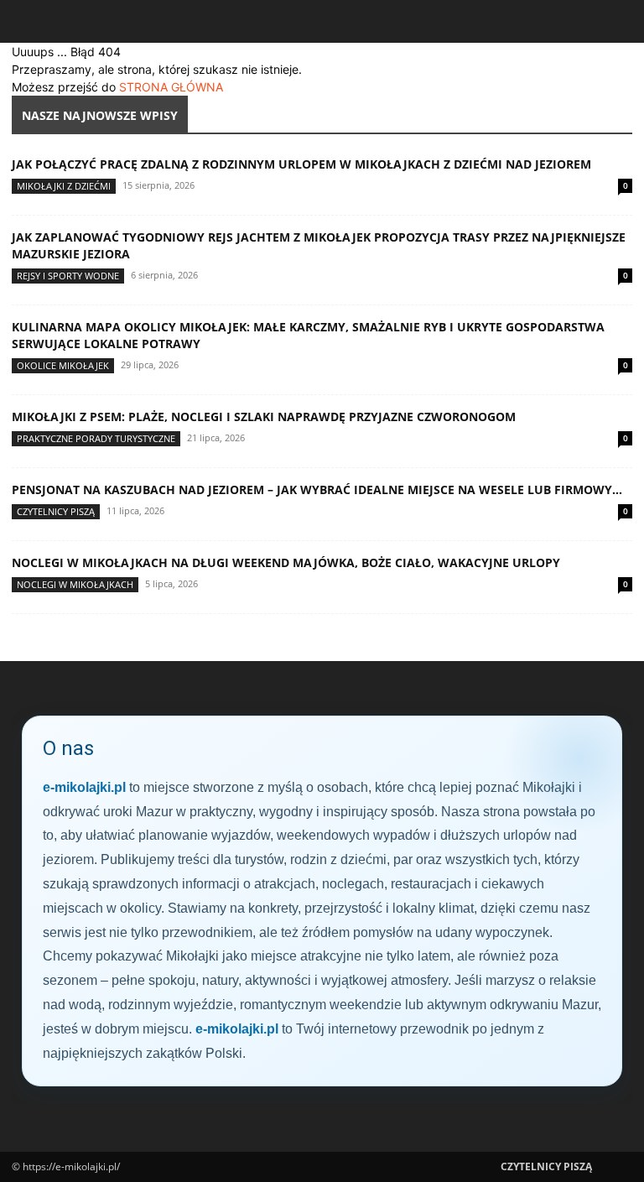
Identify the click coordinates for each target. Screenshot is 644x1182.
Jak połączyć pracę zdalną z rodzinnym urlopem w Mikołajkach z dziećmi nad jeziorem (301, 164)
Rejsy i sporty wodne (68, 275)
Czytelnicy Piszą (56, 511)
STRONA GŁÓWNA (171, 87)
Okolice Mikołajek (63, 365)
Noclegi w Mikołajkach (75, 584)
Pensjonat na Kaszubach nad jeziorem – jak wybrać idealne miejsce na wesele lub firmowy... (317, 489)
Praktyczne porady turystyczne (96, 438)
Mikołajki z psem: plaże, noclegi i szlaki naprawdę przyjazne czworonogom (264, 416)
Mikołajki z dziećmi (64, 186)
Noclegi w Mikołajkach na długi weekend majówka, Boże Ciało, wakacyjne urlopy (286, 562)
